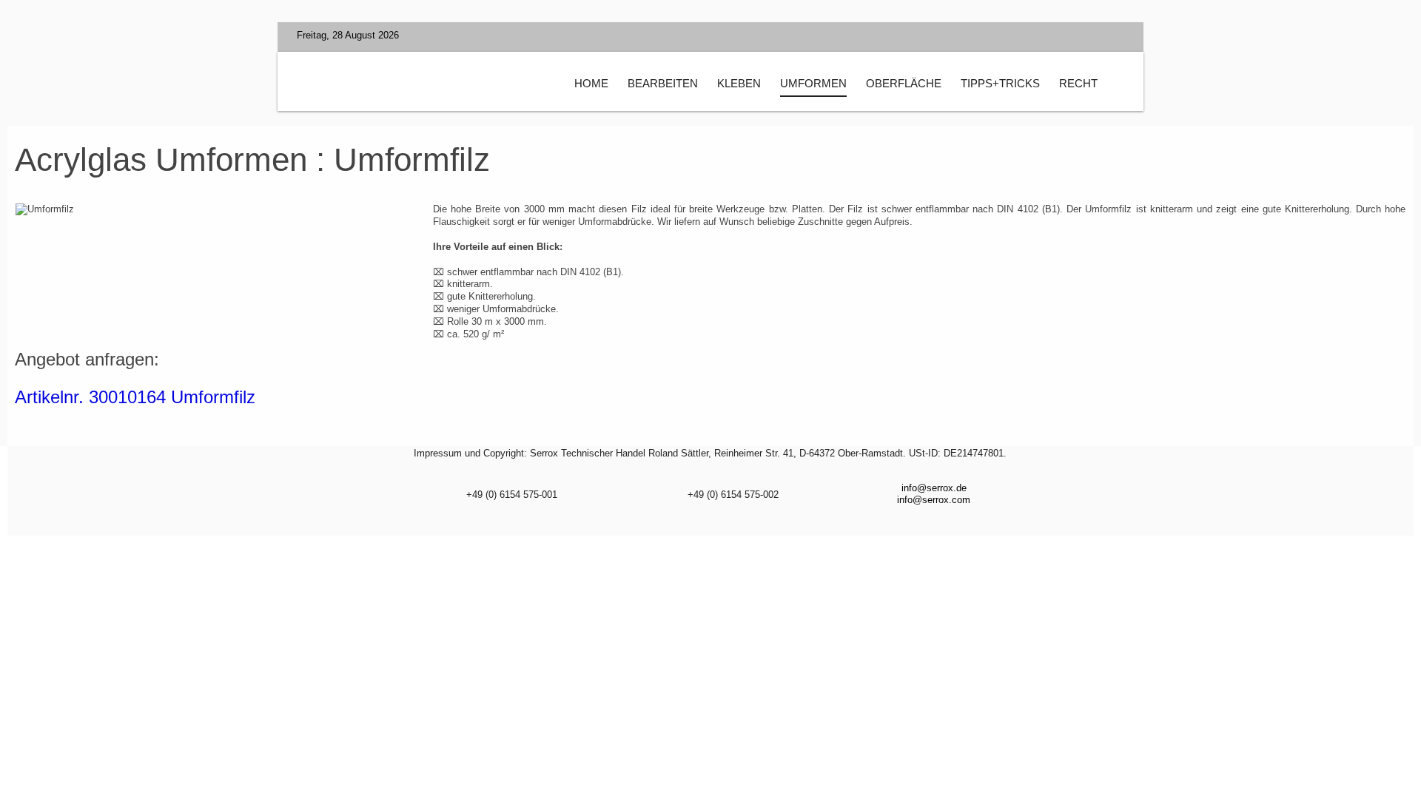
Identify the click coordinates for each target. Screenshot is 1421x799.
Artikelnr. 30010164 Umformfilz (135, 397)
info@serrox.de (934, 487)
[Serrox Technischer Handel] (430, 86)
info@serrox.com (933, 499)
